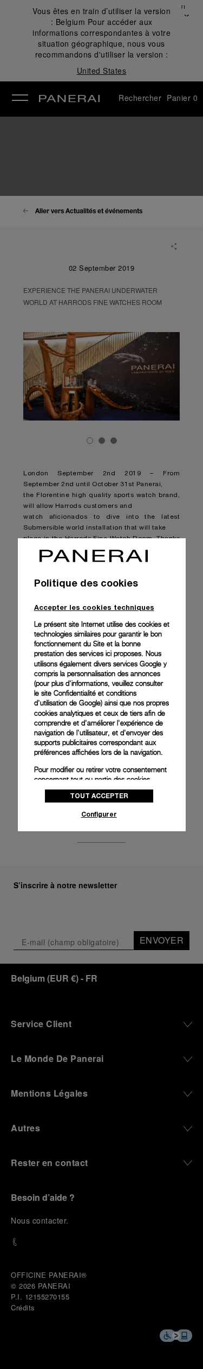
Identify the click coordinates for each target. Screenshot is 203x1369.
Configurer (99, 814)
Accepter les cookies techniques (94, 607)
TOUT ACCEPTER (99, 796)
